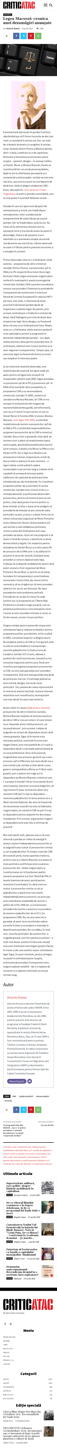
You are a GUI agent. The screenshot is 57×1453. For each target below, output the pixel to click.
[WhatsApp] (38, 36)
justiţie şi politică (26, 1096)
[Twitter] (23, 36)
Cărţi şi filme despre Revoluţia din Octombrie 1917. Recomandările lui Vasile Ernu (22, 1414)
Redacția (17, 1278)
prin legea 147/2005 (24, 420)
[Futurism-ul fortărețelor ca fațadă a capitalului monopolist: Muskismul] (47, 1254)
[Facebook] (16, 36)
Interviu (8, 15)
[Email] (29, 1081)
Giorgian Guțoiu (21, 1195)
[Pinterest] (31, 36)
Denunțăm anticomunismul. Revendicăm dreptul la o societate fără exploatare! (22, 1270)
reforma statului (42, 1096)
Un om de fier (47, 1125)
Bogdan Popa (20, 1217)
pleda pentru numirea (38, 707)
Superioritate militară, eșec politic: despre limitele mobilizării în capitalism (20, 1187)
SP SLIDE (8, 1101)
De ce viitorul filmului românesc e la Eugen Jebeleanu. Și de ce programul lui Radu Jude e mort (23, 1208)
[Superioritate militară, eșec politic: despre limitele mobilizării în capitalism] (47, 1188)
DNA (14, 1096)
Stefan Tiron (19, 1258)
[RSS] (11, 1324)
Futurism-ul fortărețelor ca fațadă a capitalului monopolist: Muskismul (22, 1252)
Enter (9, 1195)
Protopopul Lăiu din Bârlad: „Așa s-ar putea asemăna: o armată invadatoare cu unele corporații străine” (14, 1130)
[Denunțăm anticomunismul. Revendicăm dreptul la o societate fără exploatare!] (47, 1271)
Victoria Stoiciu (12, 28)
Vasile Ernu (8, 1420)
